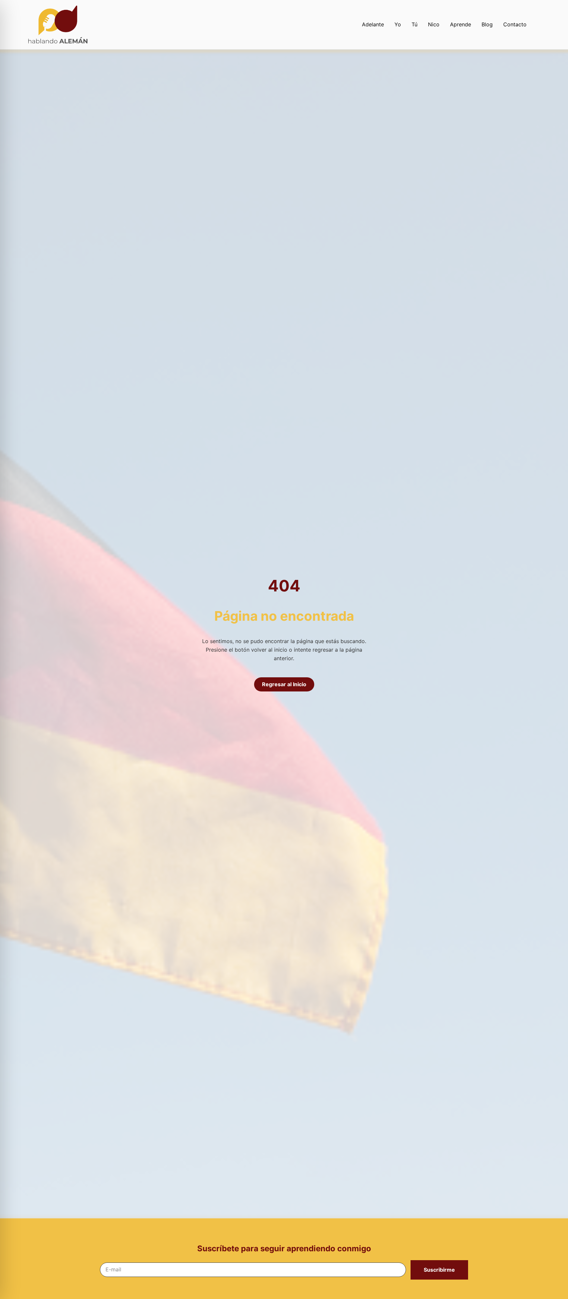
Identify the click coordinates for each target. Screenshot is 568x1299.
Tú (414, 24)
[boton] (77, 24)
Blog (487, 24)
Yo (397, 24)
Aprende (460, 24)
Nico (433, 24)
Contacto (515, 24)
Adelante (373, 24)
